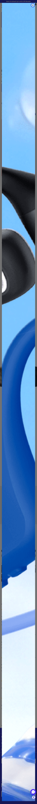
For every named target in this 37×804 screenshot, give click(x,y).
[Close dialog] (32, 5)
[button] (33, 792)
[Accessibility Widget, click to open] (34, 797)
